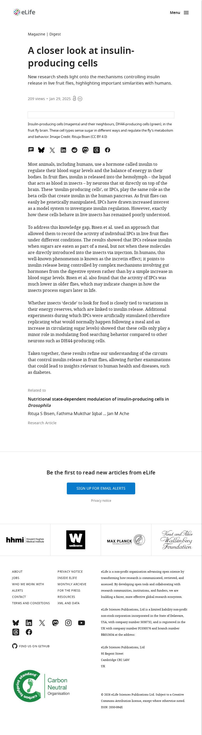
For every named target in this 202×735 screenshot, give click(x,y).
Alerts (17, 590)
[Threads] (15, 634)
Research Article (42, 423)
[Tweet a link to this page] (52, 149)
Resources (66, 597)
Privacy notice (101, 500)
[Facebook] (29, 634)
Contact (19, 597)
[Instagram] (68, 625)
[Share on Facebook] (107, 149)
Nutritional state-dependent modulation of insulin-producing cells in (98, 402)
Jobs (15, 578)
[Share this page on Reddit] (74, 149)
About (17, 572)
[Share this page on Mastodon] (85, 149)
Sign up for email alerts (101, 488)
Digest (55, 34)
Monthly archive (72, 584)
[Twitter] (42, 625)
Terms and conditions (31, 603)
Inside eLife (67, 578)
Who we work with (28, 584)
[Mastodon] (55, 625)
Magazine (36, 34)
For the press (69, 590)
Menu (175, 13)
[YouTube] (81, 625)
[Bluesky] (15, 625)
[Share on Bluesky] (41, 149)
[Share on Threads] (96, 149)
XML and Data (68, 603)
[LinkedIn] (29, 625)
